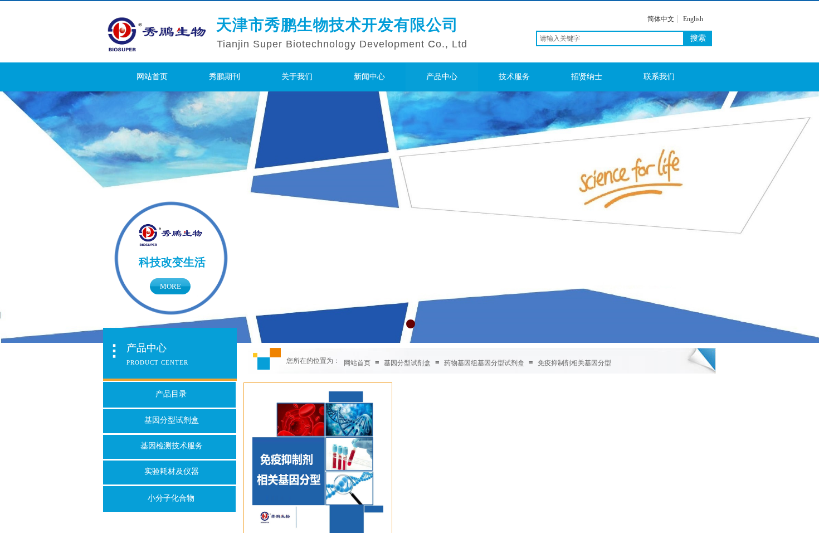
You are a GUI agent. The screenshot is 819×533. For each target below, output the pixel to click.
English (693, 19)
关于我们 (297, 76)
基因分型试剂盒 (407, 363)
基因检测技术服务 (171, 446)
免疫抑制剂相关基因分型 (574, 363)
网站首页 (152, 76)
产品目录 (171, 394)
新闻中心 (369, 76)
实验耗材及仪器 (171, 471)
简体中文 (660, 19)
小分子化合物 (171, 498)
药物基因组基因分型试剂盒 (484, 363)
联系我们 (659, 76)
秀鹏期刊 (224, 76)
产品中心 (441, 76)
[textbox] (610, 38)
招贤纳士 (586, 76)
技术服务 (514, 76)
